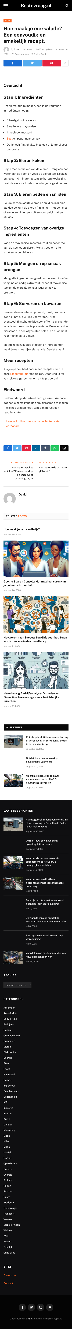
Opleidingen (10, 1163)
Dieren (7, 1046)
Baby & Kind (10, 1018)
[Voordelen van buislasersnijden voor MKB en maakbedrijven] (13, 957)
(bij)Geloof (9, 1085)
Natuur (7, 1158)
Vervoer (7, 1219)
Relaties (8, 1191)
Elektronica (9, 1052)
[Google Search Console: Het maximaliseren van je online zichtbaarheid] (36, 559)
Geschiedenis (11, 1091)
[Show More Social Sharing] (65, 63)
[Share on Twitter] (32, 63)
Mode (6, 1146)
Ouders (7, 1169)
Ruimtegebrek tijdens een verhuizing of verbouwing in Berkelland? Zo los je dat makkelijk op (47, 740)
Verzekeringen (11, 1224)
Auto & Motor (10, 1013)
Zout (10, 138)
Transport (8, 1213)
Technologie (10, 1208)
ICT (5, 1102)
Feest (6, 1069)
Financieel (9, 1074)
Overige (7, 1174)
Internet (7, 1113)
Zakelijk (8, 1247)
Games (7, 1080)
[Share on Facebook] (12, 63)
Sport (6, 1197)
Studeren (8, 1202)
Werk (6, 1236)
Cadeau (7, 1030)
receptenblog (19, 373)
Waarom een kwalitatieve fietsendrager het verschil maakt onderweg (45, 883)
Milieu (6, 1141)
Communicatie (11, 1035)
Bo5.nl (29, 1318)
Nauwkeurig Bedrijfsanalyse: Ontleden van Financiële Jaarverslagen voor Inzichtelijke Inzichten (31, 697)
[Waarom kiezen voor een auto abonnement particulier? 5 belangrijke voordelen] (13, 780)
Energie (7, 1057)
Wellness (8, 1230)
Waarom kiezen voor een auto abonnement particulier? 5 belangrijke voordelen (43, 779)
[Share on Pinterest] (51, 63)
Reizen (7, 1185)
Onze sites (9, 1252)
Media (6, 1135)
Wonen (7, 1241)
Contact (8, 1283)
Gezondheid (10, 1096)
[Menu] (5, 6)
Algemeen (9, 1007)
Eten (7, 20)
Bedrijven (8, 1024)
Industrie (8, 1107)
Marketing (9, 1130)
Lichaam (8, 1124)
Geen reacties (22, 54)
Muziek (7, 1152)
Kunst (6, 1119)
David (16, 49)
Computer (9, 1041)
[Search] (67, 6)
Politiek (7, 1180)
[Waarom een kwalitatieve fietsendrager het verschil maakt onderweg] (13, 883)
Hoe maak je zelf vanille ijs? (21, 529)
